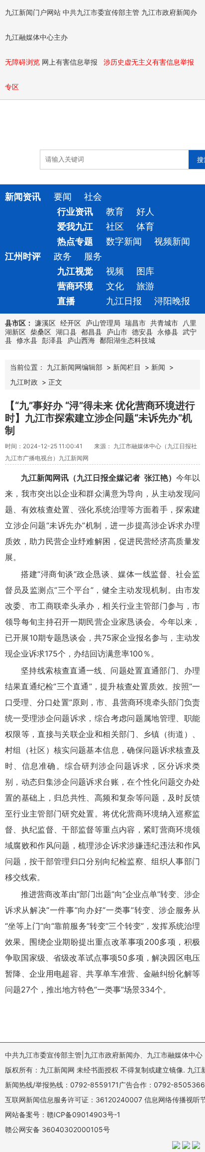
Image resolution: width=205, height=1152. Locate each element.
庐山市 (116, 332)
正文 (55, 382)
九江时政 (24, 382)
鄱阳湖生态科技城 (127, 340)
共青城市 (164, 323)
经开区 (70, 323)
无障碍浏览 (22, 62)
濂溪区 (45, 323)
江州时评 (23, 256)
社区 (115, 226)
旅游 (145, 286)
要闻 (63, 196)
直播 (66, 301)
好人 (145, 211)
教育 (115, 211)
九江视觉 (75, 271)
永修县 (167, 332)
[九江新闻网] (62, 130)
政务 (63, 256)
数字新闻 (124, 241)
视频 (115, 271)
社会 (93, 196)
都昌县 (91, 332)
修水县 (26, 340)
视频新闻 (172, 241)
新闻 (158, 367)
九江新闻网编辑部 (74, 367)
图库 (145, 271)
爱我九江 (75, 226)
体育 (145, 226)
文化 (115, 286)
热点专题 (75, 241)
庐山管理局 (103, 323)
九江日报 (124, 301)
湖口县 (66, 332)
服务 (93, 256)
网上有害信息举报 (71, 62)
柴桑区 (40, 332)
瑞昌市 (135, 323)
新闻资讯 (23, 196)
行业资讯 (75, 211)
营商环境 (75, 286)
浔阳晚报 (172, 301)
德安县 (142, 332)
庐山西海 (81, 340)
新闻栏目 (127, 367)
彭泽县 (52, 340)
